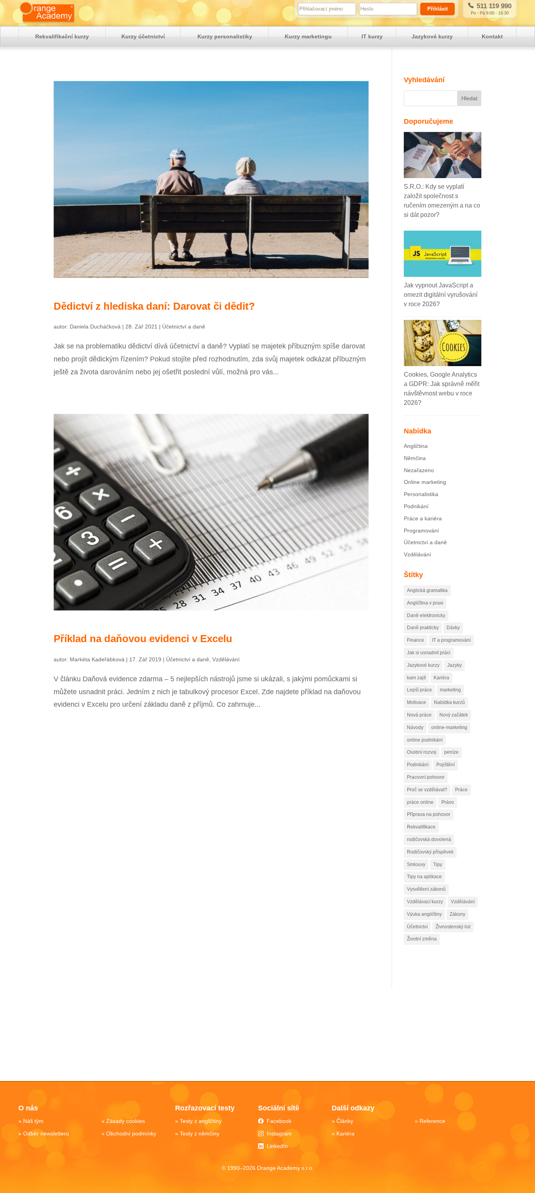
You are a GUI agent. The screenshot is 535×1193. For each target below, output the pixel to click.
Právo (447, 802)
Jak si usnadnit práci (428, 652)
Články (344, 1121)
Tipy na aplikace (424, 876)
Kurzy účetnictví (143, 36)
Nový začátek (453, 715)
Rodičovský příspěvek (430, 852)
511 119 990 (493, 6)
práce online (420, 802)
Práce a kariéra (423, 518)
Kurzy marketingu (308, 36)
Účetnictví (417, 926)
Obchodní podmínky (131, 1133)
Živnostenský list (453, 926)
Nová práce (419, 715)
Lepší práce (419, 690)
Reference (432, 1121)
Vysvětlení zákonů (426, 889)
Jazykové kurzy (432, 36)
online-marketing (449, 727)
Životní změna (422, 939)
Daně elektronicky (426, 615)
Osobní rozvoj (421, 752)
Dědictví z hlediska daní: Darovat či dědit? (154, 306)
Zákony (457, 914)
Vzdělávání (226, 659)
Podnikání (416, 506)
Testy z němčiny (199, 1133)
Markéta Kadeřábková (97, 659)
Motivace (416, 702)
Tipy (437, 864)
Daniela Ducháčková (95, 326)
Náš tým (33, 1121)
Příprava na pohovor (428, 814)
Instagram (279, 1133)
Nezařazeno (419, 470)
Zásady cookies (125, 1121)
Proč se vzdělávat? (427, 789)
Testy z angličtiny (201, 1121)
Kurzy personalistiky (224, 36)
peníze (451, 752)
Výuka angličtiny (424, 914)
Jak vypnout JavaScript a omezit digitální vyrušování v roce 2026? (440, 294)
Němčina (415, 458)
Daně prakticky (423, 627)
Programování (421, 530)
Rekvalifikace (421, 827)
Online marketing (425, 482)
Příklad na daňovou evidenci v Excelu (143, 638)
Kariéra (441, 677)
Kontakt (492, 36)
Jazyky (454, 665)
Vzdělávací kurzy (425, 901)
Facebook (279, 1121)
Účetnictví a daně (183, 326)
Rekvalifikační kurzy (62, 36)
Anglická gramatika (427, 590)
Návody (415, 727)
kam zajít (416, 677)
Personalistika (421, 494)
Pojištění (445, 764)
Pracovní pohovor (426, 777)
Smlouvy (416, 864)
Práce (461, 789)
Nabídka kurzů (449, 702)
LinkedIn (277, 1146)
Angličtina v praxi (425, 603)
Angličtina (416, 446)
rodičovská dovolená (429, 839)
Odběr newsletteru (46, 1133)
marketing (450, 690)
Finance (415, 640)
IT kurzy (372, 36)
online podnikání (425, 740)
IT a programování (451, 640)
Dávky (453, 627)
